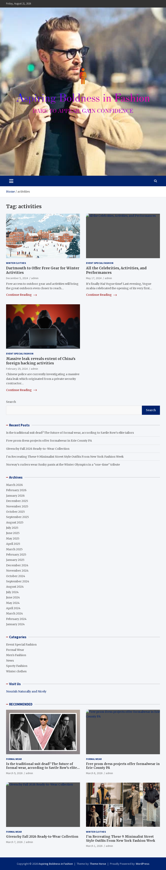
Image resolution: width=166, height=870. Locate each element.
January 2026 (15, 495)
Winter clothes (16, 262)
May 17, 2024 (93, 278)
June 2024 (13, 597)
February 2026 (16, 490)
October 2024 (15, 576)
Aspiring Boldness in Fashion (55, 864)
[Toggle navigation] (11, 181)
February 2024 (16, 619)
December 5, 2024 (17, 278)
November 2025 (17, 506)
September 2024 (17, 581)
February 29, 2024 (17, 369)
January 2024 (15, 624)
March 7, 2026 (14, 842)
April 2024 (13, 608)
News (10, 660)
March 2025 (14, 549)
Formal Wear (15, 650)
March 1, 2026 (94, 846)
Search (11, 402)
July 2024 (12, 592)
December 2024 (17, 565)
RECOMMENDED (20, 704)
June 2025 (13, 533)
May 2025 (12, 538)
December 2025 (17, 501)
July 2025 (12, 528)
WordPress (142, 864)
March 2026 (14, 485)
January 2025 (15, 560)
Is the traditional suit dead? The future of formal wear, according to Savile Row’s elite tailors (70, 432)
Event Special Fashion (99, 262)
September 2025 (17, 517)
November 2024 (17, 570)
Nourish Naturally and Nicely (26, 691)
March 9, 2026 (14, 773)
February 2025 (16, 554)
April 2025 (13, 544)
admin (34, 278)
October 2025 (15, 512)
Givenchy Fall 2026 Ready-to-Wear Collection (37, 449)
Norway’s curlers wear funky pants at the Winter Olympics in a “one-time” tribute (63, 464)
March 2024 (14, 613)
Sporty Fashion (16, 666)
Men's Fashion (16, 655)
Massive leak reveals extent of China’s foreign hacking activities (40, 360)
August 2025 (14, 522)
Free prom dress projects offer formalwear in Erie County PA (49, 440)
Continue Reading (19, 295)
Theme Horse (98, 864)
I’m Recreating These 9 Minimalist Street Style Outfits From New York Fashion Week (65, 456)
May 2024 (13, 603)
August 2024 (15, 586)
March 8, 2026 (94, 773)
